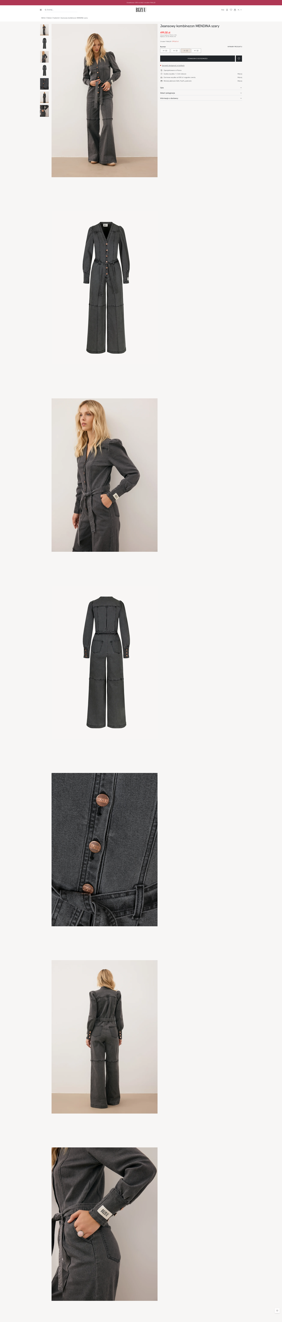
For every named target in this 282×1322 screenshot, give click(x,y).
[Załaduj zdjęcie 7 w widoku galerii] (44, 111)
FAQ (222, 10)
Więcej (239, 74)
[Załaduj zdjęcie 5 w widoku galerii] (44, 84)
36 (174, 51)
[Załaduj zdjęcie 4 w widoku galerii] (44, 70)
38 (184, 51)
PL (238, 10)
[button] (235, 9)
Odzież (49, 18)
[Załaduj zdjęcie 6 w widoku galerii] (44, 97)
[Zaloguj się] (227, 9)
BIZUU (43, 18)
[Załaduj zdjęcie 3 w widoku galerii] (44, 57)
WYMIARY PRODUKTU (235, 47)
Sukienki (56, 18)
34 (163, 51)
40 (195, 51)
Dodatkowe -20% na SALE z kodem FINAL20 (141, 3)
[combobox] (60, 10)
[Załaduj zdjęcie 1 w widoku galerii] (44, 30)
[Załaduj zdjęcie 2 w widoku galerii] (44, 43)
